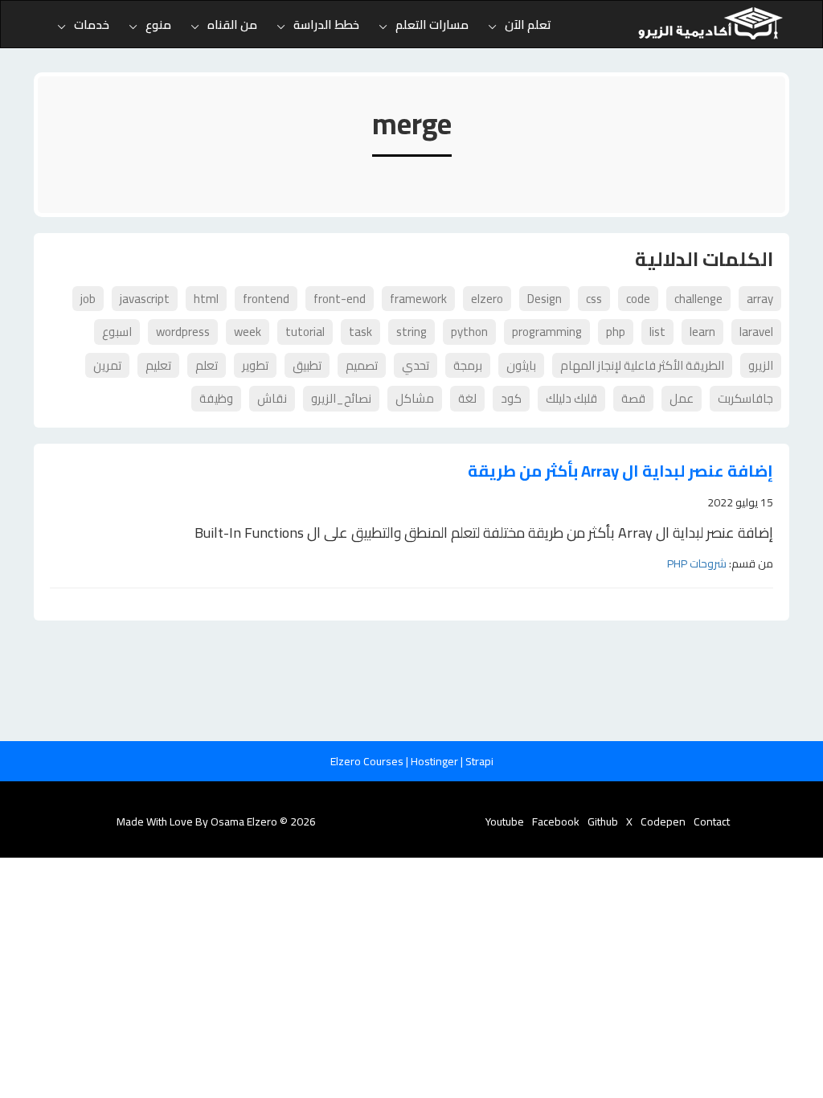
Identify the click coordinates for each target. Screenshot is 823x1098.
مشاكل (414, 398)
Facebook (555, 821)
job (88, 298)
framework (418, 298)
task (360, 331)
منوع (158, 24)
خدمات (91, 24)
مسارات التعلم (432, 24)
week (247, 331)
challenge (698, 298)
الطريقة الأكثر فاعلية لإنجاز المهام (642, 365)
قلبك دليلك (571, 398)
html (206, 298)
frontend (266, 298)
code (638, 298)
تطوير (255, 365)
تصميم (362, 365)
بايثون (521, 365)
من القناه (232, 24)
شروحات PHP (697, 563)
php (615, 331)
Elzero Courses (368, 761)
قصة (633, 398)
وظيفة (216, 398)
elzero (487, 298)
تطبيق (307, 365)
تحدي (415, 365)
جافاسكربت (745, 398)
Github (603, 821)
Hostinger (436, 761)
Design (544, 298)
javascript (145, 298)
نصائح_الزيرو (341, 398)
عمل (681, 398)
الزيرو (760, 365)
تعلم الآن (528, 24)
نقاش (272, 398)
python (469, 331)
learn (702, 331)
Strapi (479, 761)
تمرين (107, 365)
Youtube (504, 821)
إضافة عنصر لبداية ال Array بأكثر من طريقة (620, 471)
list (657, 331)
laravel (756, 331)
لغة (467, 398)
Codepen (663, 821)
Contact (712, 821)
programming (547, 331)
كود (511, 398)
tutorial (305, 331)
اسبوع (117, 331)
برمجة (467, 365)
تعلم (206, 365)
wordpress (183, 331)
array (760, 298)
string (411, 331)
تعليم (158, 365)
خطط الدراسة (326, 24)
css (594, 298)
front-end (339, 298)
